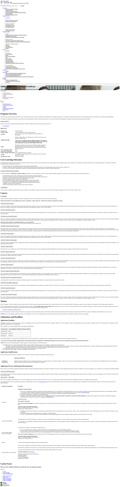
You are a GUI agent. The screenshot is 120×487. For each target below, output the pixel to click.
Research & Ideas (6, 31)
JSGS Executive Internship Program (13, 75)
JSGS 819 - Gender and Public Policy (8, 251)
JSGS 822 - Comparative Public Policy (8, 258)
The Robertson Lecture (10, 26)
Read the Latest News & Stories (12, 20)
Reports (7, 48)
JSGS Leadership (9, 54)
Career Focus (5, 98)
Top (4, 110)
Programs (5, 8)
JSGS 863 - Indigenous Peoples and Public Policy (10, 271)
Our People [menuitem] (8, 53)
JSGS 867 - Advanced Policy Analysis (8, 288)
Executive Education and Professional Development (16, 12)
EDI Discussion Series (10, 30)
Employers (5, 72)
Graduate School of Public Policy (18, 3)
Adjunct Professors (9, 59)
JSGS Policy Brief (9, 47)
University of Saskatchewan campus (7, 371)
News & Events (6, 15)
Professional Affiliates (10, 62)
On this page (3, 90)
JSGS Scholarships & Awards (11, 14)
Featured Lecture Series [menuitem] (10, 29)
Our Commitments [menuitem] (9, 65)
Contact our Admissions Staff (11, 80)
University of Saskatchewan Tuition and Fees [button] (12, 309)
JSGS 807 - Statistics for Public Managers (8, 240)
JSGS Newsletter (6, 472)
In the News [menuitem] (8, 18)
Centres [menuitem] (7, 33)
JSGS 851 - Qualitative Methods (7, 264)
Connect (4, 78)
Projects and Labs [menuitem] (9, 39)
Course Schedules (9, 13)
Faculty (7, 55)
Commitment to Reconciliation (12, 67)
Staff (6, 57)
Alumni (4, 69)
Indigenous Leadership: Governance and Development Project (18, 41)
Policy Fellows (8, 58)
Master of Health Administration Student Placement (16, 73)
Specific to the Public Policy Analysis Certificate (9, 171)
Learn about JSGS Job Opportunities (13, 81)
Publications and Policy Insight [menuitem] (12, 44)
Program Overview (7, 93)
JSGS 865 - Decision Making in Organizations (9, 282)
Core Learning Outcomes (8, 94)
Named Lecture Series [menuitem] (10, 23)
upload (27, 379)
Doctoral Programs (9, 10)
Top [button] (1, 100)
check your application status (83, 392)
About (4, 49)
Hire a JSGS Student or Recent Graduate (14, 74)
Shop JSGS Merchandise (8, 473)
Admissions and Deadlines (8, 97)
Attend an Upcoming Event (11, 21)
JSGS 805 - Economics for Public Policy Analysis (10, 226)
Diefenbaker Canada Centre (11, 36)
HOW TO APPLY (4, 377)
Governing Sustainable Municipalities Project (14, 40)
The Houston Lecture (10, 24)
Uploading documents (22, 399)
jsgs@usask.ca (32, 451)
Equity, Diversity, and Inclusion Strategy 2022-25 (15, 68)
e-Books (7, 45)
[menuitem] (61, 11)
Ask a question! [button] (6, 125)
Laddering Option (4, 187)
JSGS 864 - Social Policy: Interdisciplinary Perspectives (11, 277)
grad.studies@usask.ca (43, 381)
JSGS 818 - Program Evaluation (7, 246)
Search (22, 5)
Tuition (4, 96)
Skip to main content (4, 1)
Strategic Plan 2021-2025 (11, 66)
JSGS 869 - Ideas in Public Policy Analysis (9, 216)
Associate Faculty (9, 60)
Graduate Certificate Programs (11, 11)
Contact (4, 471)
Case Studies (8, 46)
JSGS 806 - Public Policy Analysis (7, 203)
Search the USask (5, 5)
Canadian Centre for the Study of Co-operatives (15, 37)
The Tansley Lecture (10, 27)
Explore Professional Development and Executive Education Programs (19, 76)
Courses (4, 95)
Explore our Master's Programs (12, 9)
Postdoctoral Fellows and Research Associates (15, 63)
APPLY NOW (11, 377)
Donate (4, 77)
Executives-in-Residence (10, 56)
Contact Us (8, 82)
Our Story (7, 50)
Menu (27, 3)
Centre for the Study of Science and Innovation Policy (16, 35)
